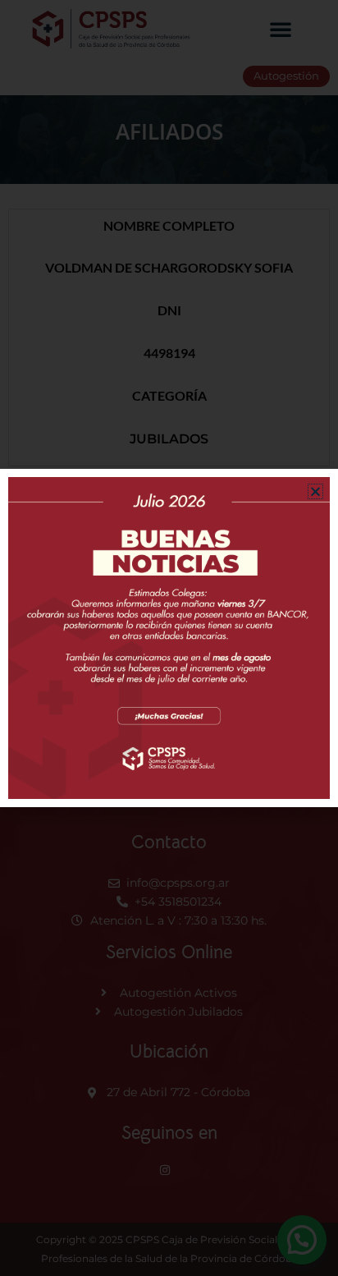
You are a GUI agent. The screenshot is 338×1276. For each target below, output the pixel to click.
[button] (315, 491)
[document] (169, 638)
